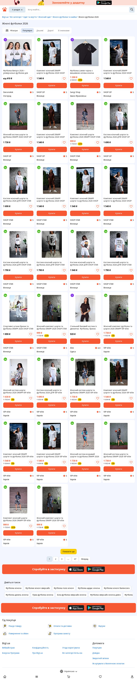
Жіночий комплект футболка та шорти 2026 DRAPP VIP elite (118, 327)
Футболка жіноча (13, 588)
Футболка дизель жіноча (17, 594)
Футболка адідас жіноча (89, 588)
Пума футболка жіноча (42, 594)
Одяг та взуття (30, 17)
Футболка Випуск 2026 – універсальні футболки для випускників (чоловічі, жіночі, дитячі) (17, 71)
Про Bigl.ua (37, 653)
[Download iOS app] (76, 569)
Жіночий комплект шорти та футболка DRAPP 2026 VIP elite (50, 519)
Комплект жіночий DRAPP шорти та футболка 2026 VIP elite (119, 391)
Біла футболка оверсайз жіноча (71, 594)
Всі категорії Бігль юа (72, 653)
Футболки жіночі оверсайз (37, 588)
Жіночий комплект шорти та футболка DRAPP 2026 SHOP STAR (52, 327)
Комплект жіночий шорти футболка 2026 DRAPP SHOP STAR (85, 135)
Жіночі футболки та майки (65, 17)
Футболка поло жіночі (64, 588)
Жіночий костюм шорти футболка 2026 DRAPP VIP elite (17, 391)
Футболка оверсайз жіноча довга (105, 594)
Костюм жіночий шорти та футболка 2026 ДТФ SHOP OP (117, 135)
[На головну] (4, 11)
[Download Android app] (96, 569)
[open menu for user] (132, 677)
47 (75, 559)
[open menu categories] (36, 677)
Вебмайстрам (8, 647)
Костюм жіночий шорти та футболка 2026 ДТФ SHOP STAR (17, 199)
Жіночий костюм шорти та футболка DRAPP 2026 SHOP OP (17, 135)
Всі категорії (16, 17)
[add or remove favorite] (30, 78)
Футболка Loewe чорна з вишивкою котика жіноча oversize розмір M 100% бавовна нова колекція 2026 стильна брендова (85, 71)
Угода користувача (71, 647)
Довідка (96, 653)
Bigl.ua (5, 17)
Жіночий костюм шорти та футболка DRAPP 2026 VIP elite (84, 391)
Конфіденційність (40, 647)
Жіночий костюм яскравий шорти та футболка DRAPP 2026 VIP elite (84, 455)
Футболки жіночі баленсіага (117, 588)
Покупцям (97, 647)
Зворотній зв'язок (100, 658)
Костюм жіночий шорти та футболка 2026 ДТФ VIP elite (49, 391)
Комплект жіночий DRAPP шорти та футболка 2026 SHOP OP (51, 71)
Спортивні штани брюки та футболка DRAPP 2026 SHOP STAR (18, 327)
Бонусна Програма (10, 653)
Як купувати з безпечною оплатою (108, 663)
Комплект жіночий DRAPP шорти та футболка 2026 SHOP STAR (51, 199)
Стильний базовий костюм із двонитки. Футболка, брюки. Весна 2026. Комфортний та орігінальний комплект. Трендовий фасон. (83, 327)
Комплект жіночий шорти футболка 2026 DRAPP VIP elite (17, 519)
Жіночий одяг (44, 17)
